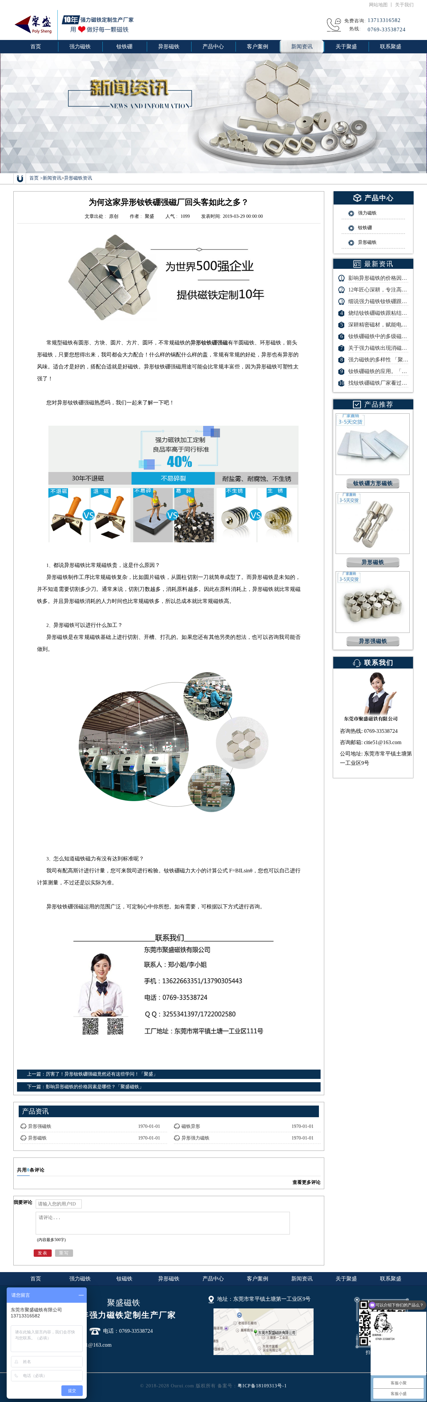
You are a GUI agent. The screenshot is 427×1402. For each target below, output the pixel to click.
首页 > (36, 178)
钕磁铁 (124, 1278)
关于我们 (404, 4)
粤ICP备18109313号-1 (262, 1385)
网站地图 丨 (382, 4)
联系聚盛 (390, 1278)
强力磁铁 (80, 1278)
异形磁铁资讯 (78, 178)
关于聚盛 (346, 1278)
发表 (43, 1252)
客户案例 (257, 1278)
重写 (64, 1252)
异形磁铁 (168, 1278)
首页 (35, 46)
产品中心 (213, 1278)
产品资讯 (35, 1111)
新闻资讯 (52, 178)
